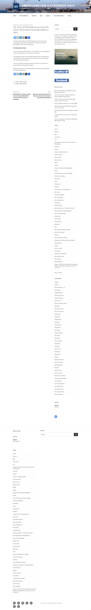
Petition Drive (58, 216)
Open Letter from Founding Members (63, 210)
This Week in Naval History (61, 378)
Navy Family (57, 335)
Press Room (57, 351)
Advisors (57, 131)
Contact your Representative (61, 152)
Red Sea (56, 357)
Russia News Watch (59, 359)
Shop (56, 226)
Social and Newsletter (58, 15)
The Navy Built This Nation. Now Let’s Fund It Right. (66, 103)
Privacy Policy (58, 218)
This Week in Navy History (60, 253)
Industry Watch (58, 319)
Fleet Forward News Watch (61, 303)
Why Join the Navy (59, 394)
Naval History (58, 327)
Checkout (57, 146)
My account (57, 192)
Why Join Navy (58, 259)
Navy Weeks (57, 202)
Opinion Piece (58, 348)
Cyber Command (58, 154)
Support (48, 15)
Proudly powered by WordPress (55, 603)
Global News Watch (21, 81)
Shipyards (57, 367)
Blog (41, 15)
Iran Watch (57, 322)
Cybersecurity (58, 300)
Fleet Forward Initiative (60, 176)
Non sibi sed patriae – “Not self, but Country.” (65, 208)
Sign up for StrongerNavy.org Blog (62, 229)
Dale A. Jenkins (58, 157)
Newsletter (57, 346)
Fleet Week (57, 178)
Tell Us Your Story (58, 248)
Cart (56, 139)
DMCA (56, 162)
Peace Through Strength (60, 213)
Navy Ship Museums (59, 200)
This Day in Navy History (60, 375)
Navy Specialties (58, 340)
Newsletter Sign (58, 205)
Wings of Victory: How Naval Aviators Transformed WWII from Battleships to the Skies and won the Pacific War (66, 266)
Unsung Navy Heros (59, 389)
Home (14, 15)
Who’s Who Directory (59, 256)
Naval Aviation (58, 324)
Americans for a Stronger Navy (48, 5)
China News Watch (59, 298)
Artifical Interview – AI (60, 287)
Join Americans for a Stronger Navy (63, 189)
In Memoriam (58, 184)
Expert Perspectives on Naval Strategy (63, 173)
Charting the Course (59, 295)
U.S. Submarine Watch (60, 383)
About (56, 129)
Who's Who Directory (59, 391)
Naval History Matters (59, 194)
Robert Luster (28, 25)
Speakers (57, 234)
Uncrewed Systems (59, 386)
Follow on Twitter (17, 430)
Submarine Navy (58, 243)
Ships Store (57, 224)
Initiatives (34, 15)
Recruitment (57, 354)
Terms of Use (58, 251)
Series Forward (58, 221)
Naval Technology (59, 197)
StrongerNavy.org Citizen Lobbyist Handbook (65, 240)
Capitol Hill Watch (59, 292)
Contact (69, 15)
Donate (56, 165)
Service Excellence (59, 362)
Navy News (57, 338)
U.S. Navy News (58, 381)
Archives (57, 284)
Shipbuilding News (59, 365)
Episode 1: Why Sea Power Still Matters (63, 168)
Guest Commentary (59, 311)
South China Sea (58, 370)
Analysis (56, 282)
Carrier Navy (57, 137)
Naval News (57, 330)
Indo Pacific (57, 316)
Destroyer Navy (58, 160)
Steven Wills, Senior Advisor (61, 237)
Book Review (58, 290)
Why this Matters (24, 15)
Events (56, 170)
